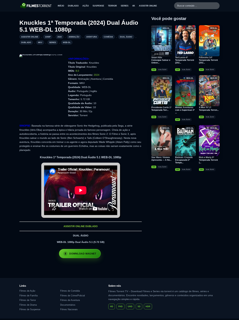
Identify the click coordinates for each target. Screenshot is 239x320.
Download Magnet (82, 253)
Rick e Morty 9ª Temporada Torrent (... (208, 160)
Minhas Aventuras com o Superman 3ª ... (185, 110)
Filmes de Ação (27, 291)
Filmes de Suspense (29, 309)
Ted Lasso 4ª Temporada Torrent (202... (184, 60)
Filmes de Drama (28, 305)
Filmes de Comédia (70, 291)
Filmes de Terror (27, 300)
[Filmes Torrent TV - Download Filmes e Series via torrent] (36, 5)
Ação (85, 6)
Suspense (98, 6)
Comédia (108, 37)
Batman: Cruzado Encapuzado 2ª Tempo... (184, 160)
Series (124, 6)
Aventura (91, 37)
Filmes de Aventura (70, 300)
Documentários (67, 305)
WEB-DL (67, 42)
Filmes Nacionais (69, 309)
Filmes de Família (28, 295)
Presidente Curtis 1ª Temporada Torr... (161, 108)
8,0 (77, 70)
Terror (112, 6)
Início (61, 6)
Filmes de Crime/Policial (72, 295)
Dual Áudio (126, 37)
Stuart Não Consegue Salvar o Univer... (160, 60)
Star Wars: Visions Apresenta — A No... (161, 158)
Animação (74, 37)
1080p (48, 37)
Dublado (73, 6)
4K (133, 6)
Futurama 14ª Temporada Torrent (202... (208, 60)
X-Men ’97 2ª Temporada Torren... (209, 108)
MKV (40, 42)
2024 (59, 37)
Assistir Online (148, 6)
